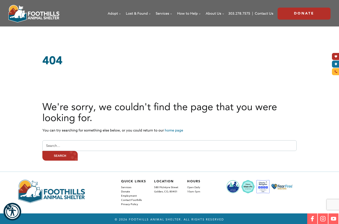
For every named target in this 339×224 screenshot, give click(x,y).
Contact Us (264, 13)
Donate (125, 191)
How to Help (187, 13)
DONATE (304, 13)
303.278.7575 (239, 13)
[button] (12, 211)
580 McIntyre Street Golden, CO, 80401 (166, 189)
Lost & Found (137, 13)
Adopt (113, 13)
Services (162, 13)
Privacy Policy (129, 204)
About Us (213, 13)
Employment (129, 195)
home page (174, 130)
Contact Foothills (131, 200)
